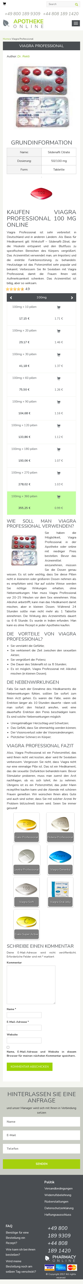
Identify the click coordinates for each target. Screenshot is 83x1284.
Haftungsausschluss (57, 1215)
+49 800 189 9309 (22, 14)
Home (6, 38)
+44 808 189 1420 (61, 14)
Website (12, 1034)
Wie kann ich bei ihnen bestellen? (20, 1252)
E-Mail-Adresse (18, 1022)
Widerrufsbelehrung (57, 1195)
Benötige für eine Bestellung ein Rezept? (17, 1237)
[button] (11, 298)
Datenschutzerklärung (59, 1208)
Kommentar (14, 962)
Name (11, 1009)
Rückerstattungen (56, 1201)
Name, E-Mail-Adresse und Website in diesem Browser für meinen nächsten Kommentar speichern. (41, 1054)
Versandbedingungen (58, 1188)
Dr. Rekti (23, 56)
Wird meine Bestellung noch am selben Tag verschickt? (21, 1266)
